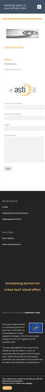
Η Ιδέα (5, 207)
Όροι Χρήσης (8, 238)
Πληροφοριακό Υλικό (11, 219)
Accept (7, 388)
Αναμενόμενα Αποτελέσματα (15, 213)
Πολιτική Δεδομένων (11, 244)
